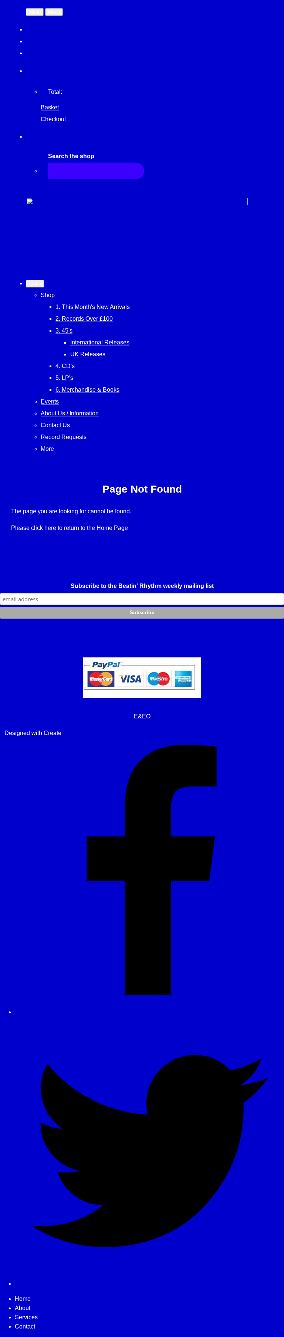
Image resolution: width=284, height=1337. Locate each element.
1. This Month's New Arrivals (92, 307)
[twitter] (149, 1283)
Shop (48, 295)
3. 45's (63, 330)
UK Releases (87, 354)
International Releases (99, 342)
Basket (50, 107)
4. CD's (65, 366)
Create (52, 733)
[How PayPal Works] (142, 696)
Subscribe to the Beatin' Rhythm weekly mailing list (142, 586)
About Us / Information (70, 413)
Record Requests (64, 437)
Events (50, 401)
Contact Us (55, 425)
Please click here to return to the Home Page (69, 528)
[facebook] (149, 1012)
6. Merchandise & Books (87, 390)
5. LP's (64, 378)
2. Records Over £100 (84, 319)
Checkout (53, 119)
